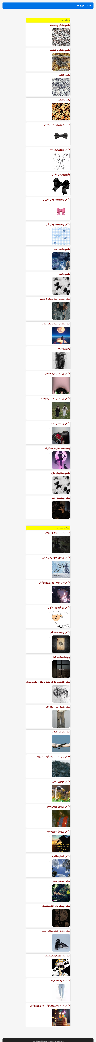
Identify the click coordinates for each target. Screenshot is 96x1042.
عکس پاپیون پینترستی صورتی (56, 199)
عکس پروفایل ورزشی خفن (58, 806)
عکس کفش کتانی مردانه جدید (56, 931)
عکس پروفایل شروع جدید (58, 831)
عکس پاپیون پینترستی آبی (58, 224)
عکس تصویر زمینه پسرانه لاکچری (55, 299)
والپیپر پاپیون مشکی (61, 174)
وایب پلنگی (64, 75)
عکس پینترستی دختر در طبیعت (55, 398)
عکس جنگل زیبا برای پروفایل (57, 532)
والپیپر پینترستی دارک (60, 473)
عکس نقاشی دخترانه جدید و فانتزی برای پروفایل (48, 682)
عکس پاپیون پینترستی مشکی (56, 124)
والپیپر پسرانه (64, 348)
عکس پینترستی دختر (60, 423)
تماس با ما (81, 5)
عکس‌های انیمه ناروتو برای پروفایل (54, 582)
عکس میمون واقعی (61, 781)
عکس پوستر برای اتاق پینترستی (56, 906)
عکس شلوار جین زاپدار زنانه (57, 707)
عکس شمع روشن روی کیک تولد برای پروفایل (50, 1005)
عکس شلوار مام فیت (60, 980)
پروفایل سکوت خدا (61, 657)
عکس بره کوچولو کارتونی (59, 607)
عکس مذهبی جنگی (61, 881)
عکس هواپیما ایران (61, 732)
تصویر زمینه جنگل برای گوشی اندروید (53, 756)
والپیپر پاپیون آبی (62, 249)
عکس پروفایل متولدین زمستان (56, 557)
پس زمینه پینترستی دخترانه (57, 448)
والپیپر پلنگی (64, 100)
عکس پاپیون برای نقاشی (59, 149)
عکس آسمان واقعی (61, 856)
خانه (89, 5)
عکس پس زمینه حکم (60, 632)
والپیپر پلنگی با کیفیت (60, 50)
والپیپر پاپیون (64, 274)
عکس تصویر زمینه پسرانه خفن (56, 324)
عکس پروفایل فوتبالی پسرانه (57, 956)
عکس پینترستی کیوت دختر (57, 373)
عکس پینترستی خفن (60, 498)
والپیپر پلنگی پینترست (60, 25)
